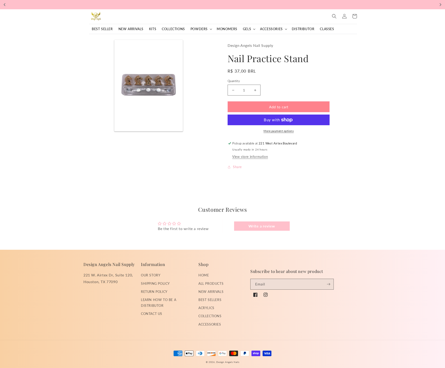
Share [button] (237, 167)
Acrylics (206, 308)
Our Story (150, 275)
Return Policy (154, 292)
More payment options (279, 131)
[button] (201, 29)
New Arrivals (210, 292)
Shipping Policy (155, 283)
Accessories (209, 324)
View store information (250, 157)
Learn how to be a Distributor (158, 302)
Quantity (234, 81)
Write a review (261, 226)
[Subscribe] (328, 284)
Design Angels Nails (227, 362)
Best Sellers (209, 300)
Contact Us (151, 314)
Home (203, 275)
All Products (210, 283)
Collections (210, 316)
